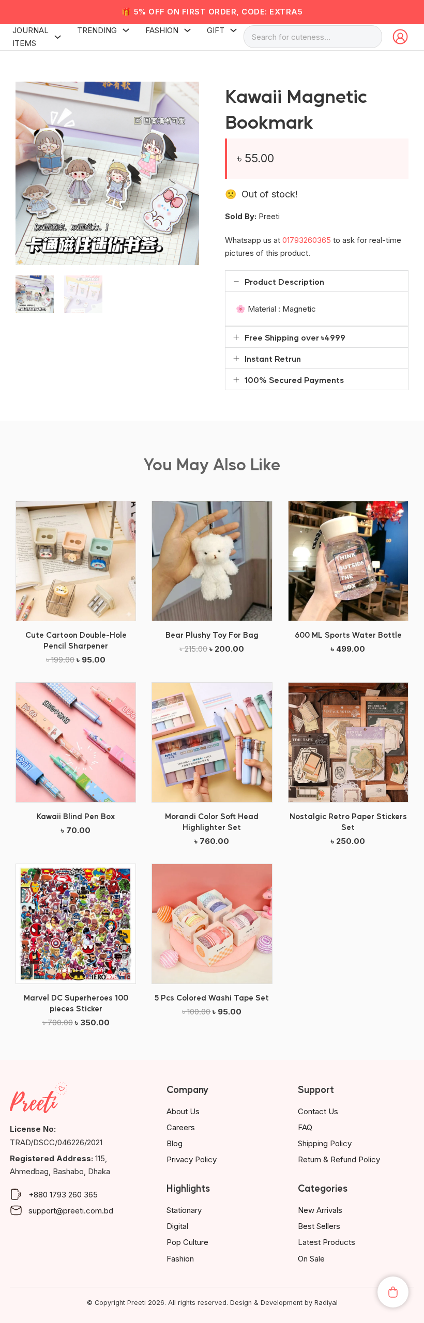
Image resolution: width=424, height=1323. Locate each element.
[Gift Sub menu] (233, 30)
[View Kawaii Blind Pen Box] (76, 741)
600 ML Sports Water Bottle (348, 634)
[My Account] (400, 36)
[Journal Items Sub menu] (58, 37)
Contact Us (318, 1111)
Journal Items (30, 37)
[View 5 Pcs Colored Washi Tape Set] (212, 923)
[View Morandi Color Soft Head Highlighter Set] (212, 741)
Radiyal (326, 1302)
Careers (180, 1127)
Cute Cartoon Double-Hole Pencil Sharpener (76, 640)
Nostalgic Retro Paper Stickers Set (348, 821)
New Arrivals (320, 1210)
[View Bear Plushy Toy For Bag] (212, 560)
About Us (183, 1111)
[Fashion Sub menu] (187, 30)
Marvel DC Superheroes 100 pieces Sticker (76, 1002)
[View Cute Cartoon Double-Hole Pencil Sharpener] (76, 560)
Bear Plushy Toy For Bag (212, 634)
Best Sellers (319, 1226)
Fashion (161, 30)
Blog (174, 1143)
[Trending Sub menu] (126, 30)
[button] (185, 95)
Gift (215, 30)
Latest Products (326, 1242)
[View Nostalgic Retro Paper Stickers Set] (348, 741)
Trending (97, 30)
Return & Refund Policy (339, 1159)
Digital (177, 1226)
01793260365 (306, 240)
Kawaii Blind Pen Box (76, 815)
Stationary (184, 1210)
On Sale (311, 1259)
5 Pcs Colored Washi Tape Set (212, 997)
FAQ (305, 1127)
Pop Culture (187, 1242)
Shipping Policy (325, 1143)
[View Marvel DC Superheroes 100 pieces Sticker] (76, 923)
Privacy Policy (191, 1159)
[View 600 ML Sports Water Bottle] (348, 560)
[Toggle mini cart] (392, 1291)
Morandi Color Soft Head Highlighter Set (212, 821)
